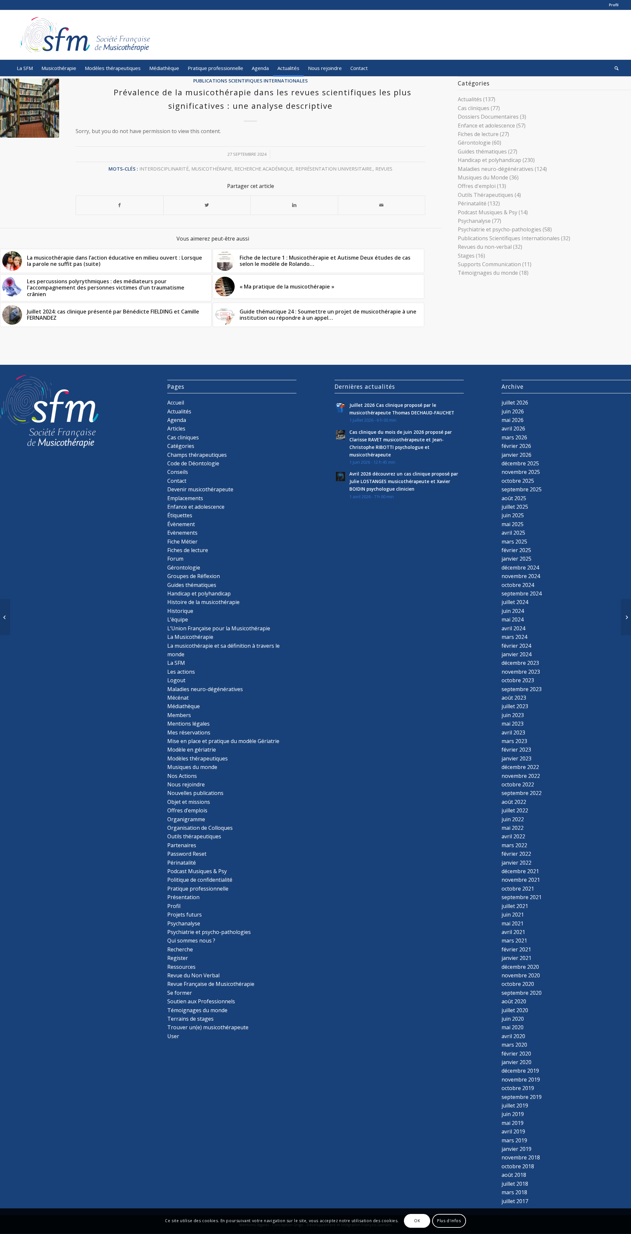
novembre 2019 (521, 1079)
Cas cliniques (473, 108)
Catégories (180, 446)
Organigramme (186, 819)
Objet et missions (188, 801)
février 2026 (516, 446)
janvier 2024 (516, 654)
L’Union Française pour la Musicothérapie (218, 628)
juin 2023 (513, 715)
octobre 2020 (518, 984)
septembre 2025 (522, 489)
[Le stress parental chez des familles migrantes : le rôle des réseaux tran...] (5, 617)
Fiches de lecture (478, 134)
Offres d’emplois (187, 810)
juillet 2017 (515, 1201)
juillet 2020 (515, 1010)
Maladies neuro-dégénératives (495, 169)
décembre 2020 (520, 966)
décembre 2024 (520, 567)
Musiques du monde (192, 767)
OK (417, 1221)
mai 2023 (513, 723)
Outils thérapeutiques (194, 836)
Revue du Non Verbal (193, 975)
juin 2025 (513, 515)
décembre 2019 (520, 1070)
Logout (176, 680)
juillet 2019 (515, 1105)
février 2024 (516, 645)
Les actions (181, 671)
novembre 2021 (521, 879)
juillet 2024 (515, 602)
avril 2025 (513, 532)
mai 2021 (513, 923)
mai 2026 (513, 420)
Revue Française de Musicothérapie (210, 984)
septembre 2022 (522, 793)
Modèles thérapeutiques (197, 758)
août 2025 (514, 498)
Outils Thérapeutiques (485, 194)
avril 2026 (513, 428)
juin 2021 (513, 914)
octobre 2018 (518, 1166)
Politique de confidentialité (199, 879)
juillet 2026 (515, 402)
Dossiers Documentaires (488, 116)
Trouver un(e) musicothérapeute (207, 1027)
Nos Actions (182, 776)
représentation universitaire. (334, 169)
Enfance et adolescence (486, 125)
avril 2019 (513, 1131)
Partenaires (181, 845)
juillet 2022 (515, 810)
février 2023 (516, 749)
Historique (180, 611)
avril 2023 (513, 732)
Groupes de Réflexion (193, 576)
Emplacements (185, 498)
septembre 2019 (522, 1097)
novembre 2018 (521, 1157)
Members (179, 715)
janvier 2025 (516, 558)
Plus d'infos (449, 1221)
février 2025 (516, 550)
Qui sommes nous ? (191, 940)
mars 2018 (514, 1192)
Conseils (177, 472)
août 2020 (514, 1001)
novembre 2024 (521, 576)
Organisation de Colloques (200, 827)
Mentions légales (188, 723)
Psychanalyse (474, 220)
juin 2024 (513, 611)
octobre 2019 (518, 1088)
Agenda (176, 420)
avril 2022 (513, 836)
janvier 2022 (516, 862)
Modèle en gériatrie (191, 749)
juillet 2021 (515, 906)
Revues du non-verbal (485, 246)
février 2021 (516, 949)
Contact (176, 480)
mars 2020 (514, 1044)
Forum (175, 558)
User (173, 1036)
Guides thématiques (482, 151)
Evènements (182, 532)
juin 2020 (513, 1018)
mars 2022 (514, 845)
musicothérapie (211, 169)
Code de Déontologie (193, 463)
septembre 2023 (522, 689)
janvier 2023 (516, 758)
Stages (466, 255)
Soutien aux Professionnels (201, 1001)
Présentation (183, 897)
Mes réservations (188, 732)
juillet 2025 (515, 506)
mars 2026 (514, 437)
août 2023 (514, 697)
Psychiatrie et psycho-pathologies (499, 229)
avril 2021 (513, 932)
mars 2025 (514, 541)
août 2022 (514, 801)
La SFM (176, 662)
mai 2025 (513, 524)
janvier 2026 (516, 454)
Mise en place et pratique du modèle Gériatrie (223, 741)
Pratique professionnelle (197, 888)
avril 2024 (513, 628)
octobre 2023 (518, 680)
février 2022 (516, 853)
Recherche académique (263, 169)
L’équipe (177, 619)
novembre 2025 (521, 472)
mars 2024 (514, 636)
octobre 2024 (518, 585)
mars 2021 (514, 940)
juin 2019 (513, 1114)
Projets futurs (184, 914)
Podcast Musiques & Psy (487, 212)
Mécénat (178, 697)
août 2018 (514, 1174)
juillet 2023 (515, 706)
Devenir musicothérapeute (200, 489)
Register (177, 958)
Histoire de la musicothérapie (203, 602)
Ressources (181, 966)
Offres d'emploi (477, 186)
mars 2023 (514, 741)
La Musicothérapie (190, 636)
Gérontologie (474, 142)
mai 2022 (513, 827)
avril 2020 (513, 1036)
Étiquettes (179, 515)
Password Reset (186, 853)
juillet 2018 (515, 1183)
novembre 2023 (521, 671)
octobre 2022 (518, 784)
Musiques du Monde (483, 177)
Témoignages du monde (488, 272)
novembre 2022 (521, 776)
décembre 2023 (520, 662)
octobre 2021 (518, 888)
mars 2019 (514, 1140)
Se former (179, 992)
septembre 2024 (522, 593)
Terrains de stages (190, 1018)
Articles (176, 428)
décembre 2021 (520, 871)
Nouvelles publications (195, 793)
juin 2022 (513, 819)
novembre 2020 (521, 975)
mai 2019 (513, 1123)
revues (383, 169)
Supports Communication (489, 264)
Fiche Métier (182, 541)
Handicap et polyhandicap (489, 160)
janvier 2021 (516, 958)
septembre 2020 (522, 992)
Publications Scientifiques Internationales (250, 81)
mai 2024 (513, 619)
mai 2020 (513, 1027)
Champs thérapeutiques (197, 454)
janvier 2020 (516, 1062)
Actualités (470, 99)
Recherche (180, 949)
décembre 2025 (520, 463)
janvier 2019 (516, 1149)
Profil (614, 4)
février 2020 (516, 1053)
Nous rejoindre (186, 784)
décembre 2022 (520, 767)
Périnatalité (472, 203)
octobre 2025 (518, 480)
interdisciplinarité (164, 169)
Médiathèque (183, 706)
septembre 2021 (522, 897)
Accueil (175, 402)
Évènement (181, 524)
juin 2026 (513, 411)
